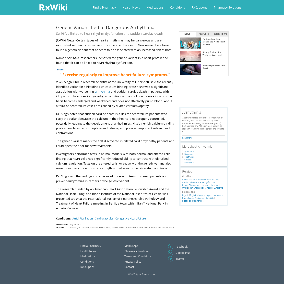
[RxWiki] (53, 7)
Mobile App (131, 246)
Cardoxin (201, 195)
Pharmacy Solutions (227, 7)
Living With (189, 162)
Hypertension (216, 185)
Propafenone (197, 201)
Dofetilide (209, 198)
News (187, 34)
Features (204, 34)
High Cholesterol (196, 188)
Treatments (189, 156)
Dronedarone (188, 198)
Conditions (177, 7)
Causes (187, 159)
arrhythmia (102, 91)
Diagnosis (188, 154)
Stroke (185, 188)
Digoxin (185, 195)
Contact (129, 267)
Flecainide (186, 201)
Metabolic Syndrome (214, 188)
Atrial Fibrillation (82, 218)
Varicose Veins (203, 185)
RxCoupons (199, 7)
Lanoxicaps (218, 195)
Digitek (193, 195)
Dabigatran (199, 198)
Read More (187, 137)
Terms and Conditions (138, 256)
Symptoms (189, 151)
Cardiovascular (104, 218)
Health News (131, 7)
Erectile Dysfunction (206, 182)
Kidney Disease (189, 185)
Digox (209, 195)
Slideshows (220, 34)
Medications (155, 7)
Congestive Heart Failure (130, 218)
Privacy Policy (132, 261)
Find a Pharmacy (104, 7)
